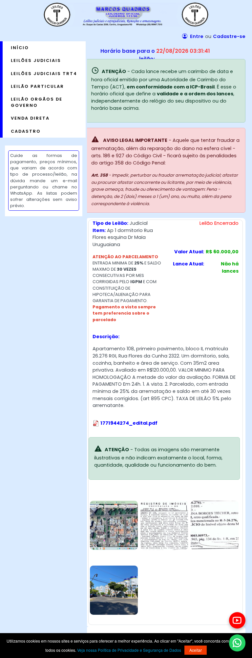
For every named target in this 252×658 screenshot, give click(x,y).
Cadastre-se (229, 36)
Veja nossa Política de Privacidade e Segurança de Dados (129, 650)
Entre (196, 36)
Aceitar (195, 650)
